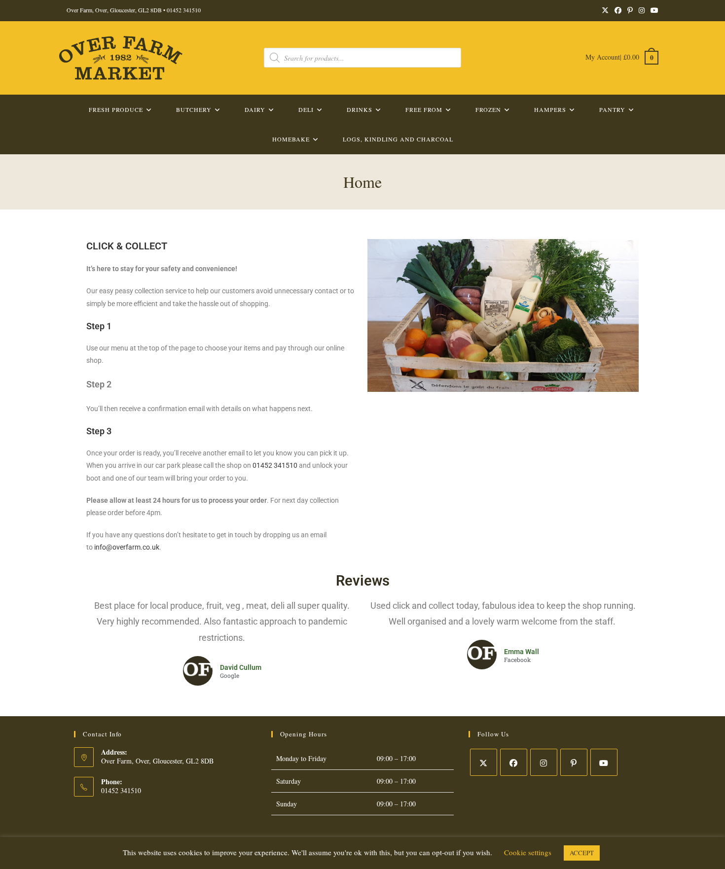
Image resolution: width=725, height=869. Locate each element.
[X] (483, 762)
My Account (602, 57)
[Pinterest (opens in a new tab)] (630, 10)
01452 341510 (184, 10)
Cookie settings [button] (527, 852)
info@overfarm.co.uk (126, 547)
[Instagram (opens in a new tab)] (642, 10)
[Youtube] (603, 762)
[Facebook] (513, 762)
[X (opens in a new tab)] (605, 10)
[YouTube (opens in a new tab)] (653, 10)
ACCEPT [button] (582, 852)
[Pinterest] (573, 762)
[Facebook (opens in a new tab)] (618, 10)
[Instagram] (543, 762)
